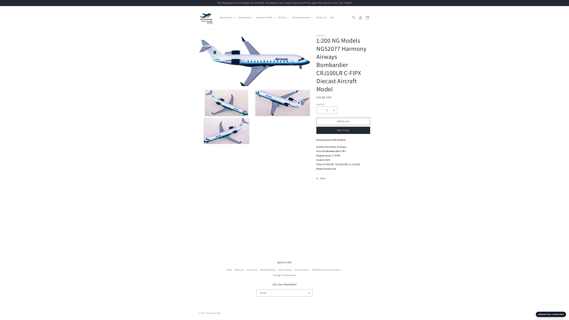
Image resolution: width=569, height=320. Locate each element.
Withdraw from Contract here (326, 269)
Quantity (320, 104)
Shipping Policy (268, 269)
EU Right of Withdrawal (284, 275)
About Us (239, 269)
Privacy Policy (302, 269)
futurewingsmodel (213, 313)
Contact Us (252, 269)
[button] (227, 17)
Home (229, 269)
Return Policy (285, 269)
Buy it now (343, 130)
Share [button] (323, 178)
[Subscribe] (309, 293)
